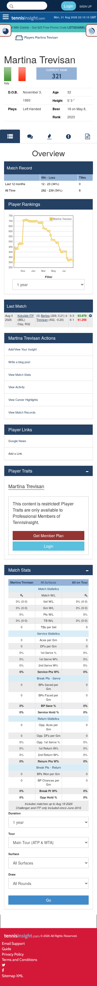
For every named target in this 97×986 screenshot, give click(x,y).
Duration (14, 813)
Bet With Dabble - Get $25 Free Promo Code (48, 27)
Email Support (13, 943)
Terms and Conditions (19, 959)
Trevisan (42, 319)
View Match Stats (19, 374)
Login (68, 6)
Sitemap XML (12, 975)
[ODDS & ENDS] (5, 30)
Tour (11, 834)
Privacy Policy (13, 954)
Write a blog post (19, 362)
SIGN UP (85, 6)
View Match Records (22, 412)
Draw (12, 874)
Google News (17, 441)
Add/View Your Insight (22, 349)
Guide (6, 948)
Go (48, 900)
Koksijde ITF (26, 315)
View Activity (16, 387)
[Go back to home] (19, 37)
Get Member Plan (48, 535)
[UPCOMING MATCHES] (91, 30)
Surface (13, 854)
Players (29, 37)
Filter (48, 277)
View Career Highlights (23, 399)
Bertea (45, 315)
